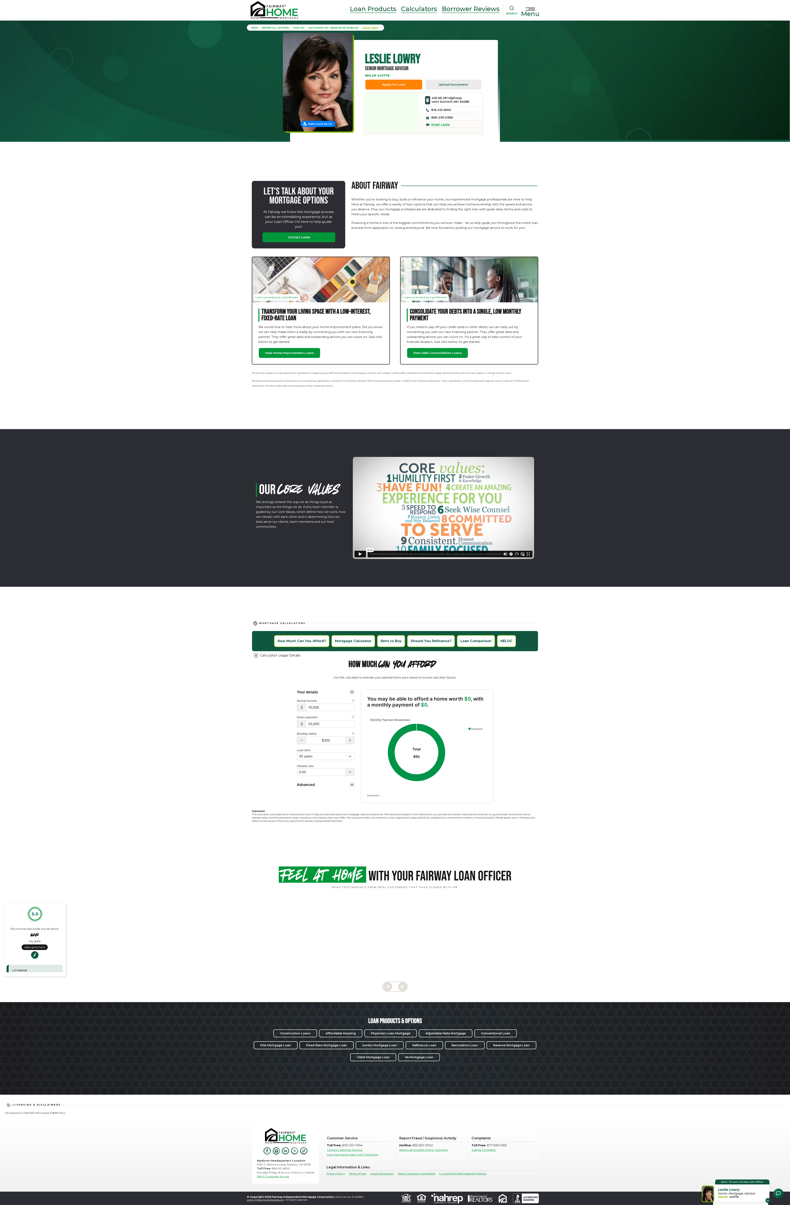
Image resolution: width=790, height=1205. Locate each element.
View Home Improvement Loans (289, 353)
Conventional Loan (495, 1033)
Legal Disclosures (382, 1173)
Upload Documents (453, 84)
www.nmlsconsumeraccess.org (265, 1199)
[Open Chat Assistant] (778, 1193)
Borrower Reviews (471, 9)
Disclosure (373, 795)
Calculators (419, 9)
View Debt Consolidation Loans (437, 353)
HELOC (506, 641)
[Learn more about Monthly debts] (353, 734)
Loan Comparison (475, 641)
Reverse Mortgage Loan (511, 1045)
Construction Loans (295, 1033)
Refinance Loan (424, 1045)
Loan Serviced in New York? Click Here (352, 1154)
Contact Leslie (299, 237)
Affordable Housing (341, 1033)
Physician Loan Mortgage (390, 1033)
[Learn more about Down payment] (353, 717)
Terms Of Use (357, 1173)
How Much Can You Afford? (302, 641)
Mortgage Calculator (353, 641)
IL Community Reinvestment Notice (462, 1173)
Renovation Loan (465, 1045)
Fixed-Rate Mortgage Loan (326, 1045)
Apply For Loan (393, 84)
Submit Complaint (484, 1149)
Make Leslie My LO (320, 123)
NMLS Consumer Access (273, 1176)
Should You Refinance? (431, 641)
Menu (530, 13)
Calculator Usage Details (280, 655)
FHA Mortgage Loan (275, 1045)
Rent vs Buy (391, 641)
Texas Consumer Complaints (416, 1173)
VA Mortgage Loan (419, 1057)
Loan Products (373, 9)
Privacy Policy (335, 1173)
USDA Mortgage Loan (373, 1057)
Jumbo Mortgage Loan (379, 1045)
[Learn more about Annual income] (353, 701)
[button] (301, 740)
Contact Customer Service (344, 1149)
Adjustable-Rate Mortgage (445, 1033)
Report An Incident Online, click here (423, 1149)
